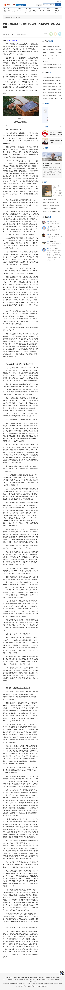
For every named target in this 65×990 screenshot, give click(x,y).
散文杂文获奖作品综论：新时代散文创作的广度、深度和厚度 (52, 92)
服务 (9, 9)
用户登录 (39, 5)
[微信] (51, 34)
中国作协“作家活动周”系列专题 (56, 141)
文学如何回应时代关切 (48, 58)
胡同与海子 (46, 61)
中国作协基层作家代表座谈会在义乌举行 (52, 64)
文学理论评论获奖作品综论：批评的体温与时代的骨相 (52, 83)
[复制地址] (59, 34)
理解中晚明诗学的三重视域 (49, 200)
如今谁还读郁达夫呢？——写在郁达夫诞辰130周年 (52, 55)
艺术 (21, 11)
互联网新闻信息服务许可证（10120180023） (49, 977)
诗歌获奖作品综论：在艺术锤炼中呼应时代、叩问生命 (52, 86)
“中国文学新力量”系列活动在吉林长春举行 (52, 77)
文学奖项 (19, 9)
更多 (61, 126)
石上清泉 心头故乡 (54, 248)
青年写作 (14, 40)
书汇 (43, 9)
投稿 (13, 11)
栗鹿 (8, 40)
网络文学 (42, 11)
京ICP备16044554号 (19, 977)
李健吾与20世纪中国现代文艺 (50, 203)
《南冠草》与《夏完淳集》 (49, 209)
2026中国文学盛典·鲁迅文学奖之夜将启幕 (52, 80)
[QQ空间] (55, 34)
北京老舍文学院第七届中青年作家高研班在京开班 (52, 52)
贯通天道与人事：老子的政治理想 (51, 212)
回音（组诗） (53, 221)
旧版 (59, 1)
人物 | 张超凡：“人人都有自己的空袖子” (52, 49)
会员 (13, 9)
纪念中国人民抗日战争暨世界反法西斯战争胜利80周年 (56, 133)
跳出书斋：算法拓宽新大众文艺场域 (52, 95)
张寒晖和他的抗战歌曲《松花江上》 (52, 206)
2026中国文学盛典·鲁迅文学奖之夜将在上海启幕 (52, 46)
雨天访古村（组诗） (55, 234)
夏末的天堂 (53, 241)
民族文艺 (35, 11)
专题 (17, 11)
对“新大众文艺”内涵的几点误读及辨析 (52, 98)
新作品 (48, 9)
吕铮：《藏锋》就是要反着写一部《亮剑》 (52, 89)
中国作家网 (7, 17)
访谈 (9, 11)
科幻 (39, 9)
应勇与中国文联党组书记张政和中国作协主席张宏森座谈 (52, 67)
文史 (34, 9)
